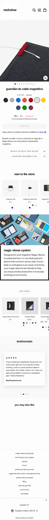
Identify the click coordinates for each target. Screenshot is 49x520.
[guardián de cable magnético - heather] (5, 440)
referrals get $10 (24, 485)
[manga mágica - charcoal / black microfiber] (30, 325)
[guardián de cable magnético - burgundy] (17, 440)
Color (24, 95)
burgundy (30, 107)
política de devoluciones (24, 469)
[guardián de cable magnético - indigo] (11, 440)
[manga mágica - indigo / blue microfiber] (33, 325)
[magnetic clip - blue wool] (9, 208)
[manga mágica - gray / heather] (27, 325)
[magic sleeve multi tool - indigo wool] (11, 323)
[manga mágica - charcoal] (24, 323)
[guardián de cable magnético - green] (14, 440)
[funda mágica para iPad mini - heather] (46, 327)
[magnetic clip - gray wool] (8, 205)
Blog (24, 481)
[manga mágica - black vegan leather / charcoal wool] (28, 328)
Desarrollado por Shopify (24, 518)
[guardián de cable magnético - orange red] (14, 438)
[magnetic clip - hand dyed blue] (12, 208)
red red (30, 100)
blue (18, 100)
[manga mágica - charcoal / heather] (24, 325)
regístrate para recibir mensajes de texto (24, 473)
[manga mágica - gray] (27, 323)
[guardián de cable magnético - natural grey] (8, 438)
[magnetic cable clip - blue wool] (27, 205)
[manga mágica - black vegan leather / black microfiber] (31, 328)
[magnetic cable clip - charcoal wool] (24, 205)
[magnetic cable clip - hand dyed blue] (30, 208)
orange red (24, 100)
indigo (18, 107)
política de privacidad (24, 477)
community (24, 490)
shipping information (24, 156)
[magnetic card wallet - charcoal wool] (44, 205)
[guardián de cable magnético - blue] (11, 438)
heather (37, 100)
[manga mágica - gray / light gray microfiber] (36, 325)
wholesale (24, 494)
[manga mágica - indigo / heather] (36, 323)
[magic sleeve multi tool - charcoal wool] (8, 323)
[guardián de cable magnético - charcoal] (5, 438)
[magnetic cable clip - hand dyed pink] (36, 205)
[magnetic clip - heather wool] (14, 205)
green (24, 107)
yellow (43, 100)
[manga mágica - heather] (30, 323)
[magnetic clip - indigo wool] (11, 205)
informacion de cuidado (24, 457)
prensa (24, 461)
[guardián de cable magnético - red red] (17, 438)
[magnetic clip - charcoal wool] (5, 205)
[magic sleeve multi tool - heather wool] (14, 323)
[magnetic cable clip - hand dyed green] (33, 205)
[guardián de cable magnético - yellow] (8, 440)
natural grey (12, 100)
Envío (14, 119)
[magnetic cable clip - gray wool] (30, 205)
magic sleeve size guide (24, 151)
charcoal (5, 100)
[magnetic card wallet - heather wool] (47, 205)
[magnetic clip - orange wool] (17, 205)
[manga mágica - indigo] (33, 323)
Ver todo (24, 291)
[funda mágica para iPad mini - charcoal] (43, 327)
